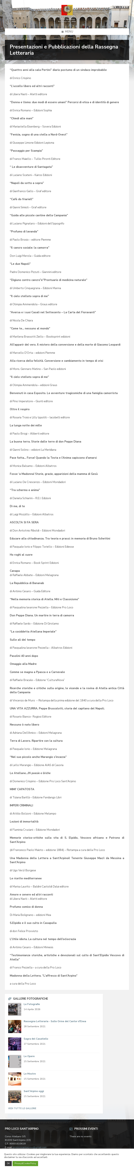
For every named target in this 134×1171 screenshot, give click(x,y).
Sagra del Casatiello (36, 1038)
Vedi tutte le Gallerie (22, 1108)
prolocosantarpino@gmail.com (30, 1147)
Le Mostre (30, 1073)
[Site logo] (67, 22)
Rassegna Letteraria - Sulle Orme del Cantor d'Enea (55, 1021)
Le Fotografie (32, 1004)
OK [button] (8, 1163)
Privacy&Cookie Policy (25, 1163)
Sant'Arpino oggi (34, 1091)
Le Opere (29, 1056)
